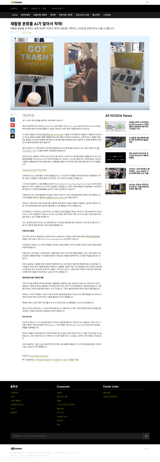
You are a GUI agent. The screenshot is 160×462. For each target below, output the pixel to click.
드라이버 (13, 8)
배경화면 (13, 413)
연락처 (46, 455)
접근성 (21, 455)
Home (15, 15)
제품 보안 (38, 455)
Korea (147, 449)
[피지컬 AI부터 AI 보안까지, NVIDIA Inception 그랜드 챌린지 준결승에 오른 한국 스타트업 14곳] (115, 126)
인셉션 (71, 359)
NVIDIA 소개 (56, 8)
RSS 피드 (60, 413)
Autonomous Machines (39, 356)
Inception (57, 359)
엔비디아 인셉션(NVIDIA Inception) (53, 197)
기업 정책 (29, 455)
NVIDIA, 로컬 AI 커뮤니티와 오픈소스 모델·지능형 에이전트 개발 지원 (139, 186)
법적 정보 (106, 393)
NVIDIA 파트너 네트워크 (66, 405)
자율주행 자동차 (40, 15)
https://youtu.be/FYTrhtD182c (34, 170)
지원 (44, 8)
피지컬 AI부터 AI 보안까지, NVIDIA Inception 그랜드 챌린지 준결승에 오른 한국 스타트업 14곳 (139, 125)
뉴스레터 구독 (62, 417)
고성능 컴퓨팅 (15, 401)
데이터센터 (25, 15)
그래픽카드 (14, 393)
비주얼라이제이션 (17, 405)
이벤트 (59, 393)
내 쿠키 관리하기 (45, 453)
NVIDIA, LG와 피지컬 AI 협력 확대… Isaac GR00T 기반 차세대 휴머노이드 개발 (139, 171)
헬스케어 (96, 15)
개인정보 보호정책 (110, 397)
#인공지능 (30, 359)
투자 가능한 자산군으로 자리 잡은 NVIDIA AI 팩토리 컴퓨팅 (138, 155)
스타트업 (107, 15)
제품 (24, 8)
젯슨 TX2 (38, 344)
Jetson (65, 359)
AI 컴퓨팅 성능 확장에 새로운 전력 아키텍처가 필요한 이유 (139, 140)
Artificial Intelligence (43, 359)
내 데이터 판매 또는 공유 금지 (64, 453)
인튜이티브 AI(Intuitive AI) (52, 134)
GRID (12, 397)
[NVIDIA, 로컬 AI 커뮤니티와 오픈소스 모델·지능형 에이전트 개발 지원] (115, 188)
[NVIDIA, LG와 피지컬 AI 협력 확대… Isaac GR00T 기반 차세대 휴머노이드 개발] (115, 173)
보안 (58, 425)
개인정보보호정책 (17, 453)
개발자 (59, 401)
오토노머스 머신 (82, 15)
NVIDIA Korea (26, 32)
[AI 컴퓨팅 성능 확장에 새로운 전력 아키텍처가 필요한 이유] (115, 142)
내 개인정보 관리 (31, 453)
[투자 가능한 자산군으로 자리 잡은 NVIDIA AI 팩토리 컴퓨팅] (115, 157)
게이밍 (53, 15)
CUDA (12, 409)
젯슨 (77, 359)
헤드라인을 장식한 (93, 236)
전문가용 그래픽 (65, 15)
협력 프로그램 (62, 397)
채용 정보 (60, 409)
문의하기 (60, 420)
